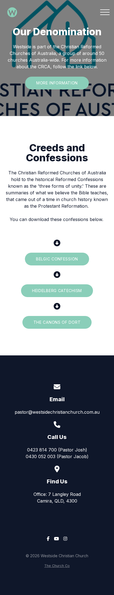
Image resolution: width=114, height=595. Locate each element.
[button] (105, 12)
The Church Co (57, 566)
